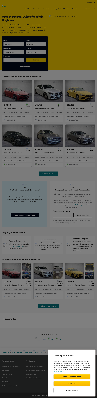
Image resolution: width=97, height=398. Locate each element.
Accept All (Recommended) (71, 376)
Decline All (72, 383)
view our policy (59, 371)
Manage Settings (72, 390)
